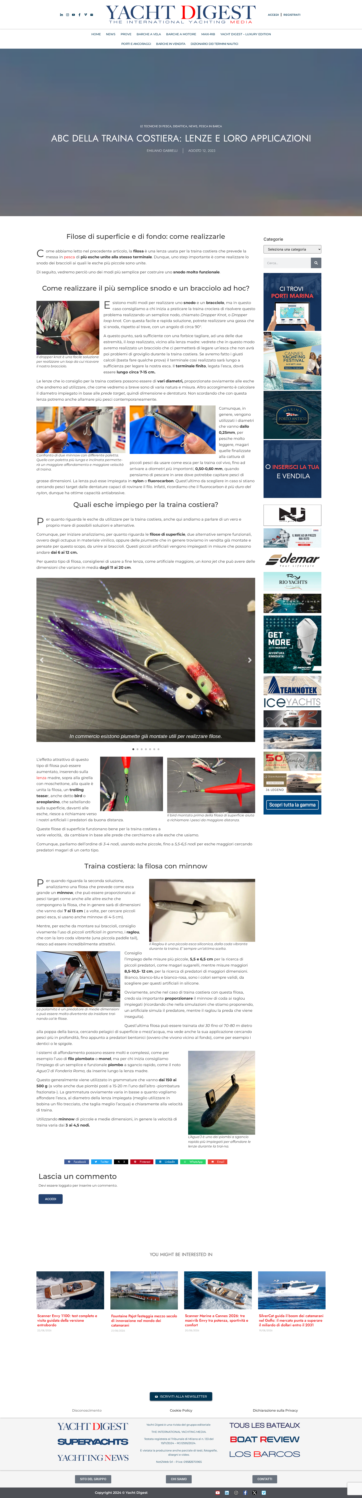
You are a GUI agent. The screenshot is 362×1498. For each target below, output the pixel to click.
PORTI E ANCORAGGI (136, 44)
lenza (41, 778)
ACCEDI (273, 14)
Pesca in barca (210, 126)
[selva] (292, 726)
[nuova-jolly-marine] (292, 524)
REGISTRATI (291, 14)
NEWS (110, 34)
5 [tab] (150, 749)
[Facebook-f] (245, 1493)
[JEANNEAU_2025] (292, 612)
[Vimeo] (264, 1493)
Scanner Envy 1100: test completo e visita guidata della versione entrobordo (67, 1320)
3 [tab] (142, 749)
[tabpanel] (145, 660)
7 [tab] (158, 749)
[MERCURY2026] (292, 672)
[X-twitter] (254, 1493)
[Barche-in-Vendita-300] (292, 497)
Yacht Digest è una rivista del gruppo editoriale (178, 1424)
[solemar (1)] (292, 568)
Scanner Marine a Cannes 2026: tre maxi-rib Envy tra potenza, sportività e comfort (216, 1320)
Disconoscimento (87, 1410)
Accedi (50, 1199)
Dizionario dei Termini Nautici (214, 44)
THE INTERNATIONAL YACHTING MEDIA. (178, 1431)
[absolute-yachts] (292, 813)
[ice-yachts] (292, 706)
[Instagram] (236, 1493)
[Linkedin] (227, 1493)
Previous (42, 660)
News (193, 126)
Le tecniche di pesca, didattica (163, 126)
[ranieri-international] (292, 770)
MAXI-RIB (208, 34)
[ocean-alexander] (292, 791)
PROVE (126, 34)
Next (250, 660)
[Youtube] (218, 1493)
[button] (76, 1161)
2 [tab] (137, 749)
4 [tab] (146, 749)
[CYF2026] (292, 388)
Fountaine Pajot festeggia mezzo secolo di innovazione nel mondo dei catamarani (144, 1320)
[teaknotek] (292, 694)
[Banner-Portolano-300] (292, 329)
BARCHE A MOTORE (181, 34)
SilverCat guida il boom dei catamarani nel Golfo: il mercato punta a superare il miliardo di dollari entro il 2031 (291, 1320)
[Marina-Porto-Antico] (292, 438)
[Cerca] (316, 263)
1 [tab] (133, 749)
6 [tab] (154, 749)
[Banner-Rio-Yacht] (292, 590)
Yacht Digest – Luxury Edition (245, 34)
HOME (96, 34)
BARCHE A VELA (149, 34)
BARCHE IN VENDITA (170, 44)
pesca (69, 257)
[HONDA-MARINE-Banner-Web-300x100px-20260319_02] (292, 546)
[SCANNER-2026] (292, 748)
